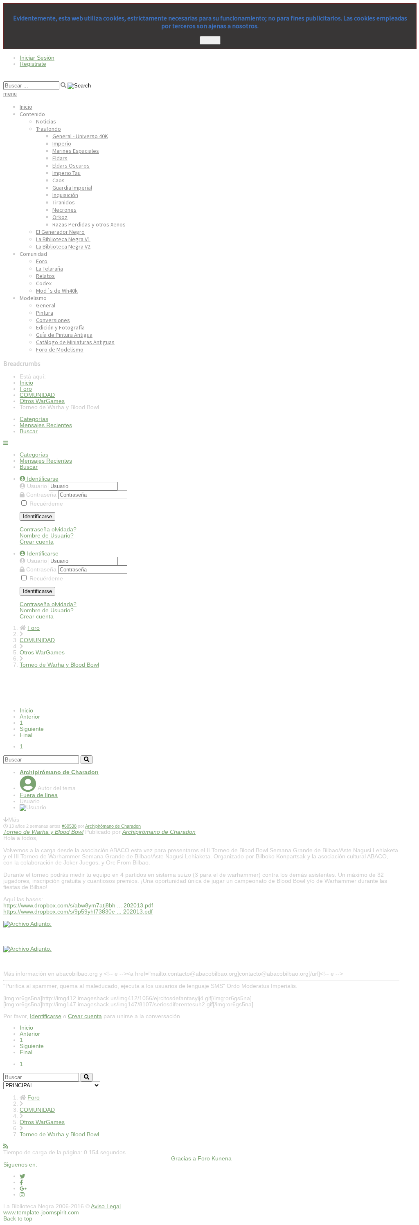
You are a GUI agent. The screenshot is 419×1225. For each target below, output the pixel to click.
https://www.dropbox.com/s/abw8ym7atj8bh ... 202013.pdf (78, 906)
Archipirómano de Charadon (59, 772)
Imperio (61, 143)
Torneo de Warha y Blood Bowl (43, 832)
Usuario (38, 486)
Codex (44, 283)
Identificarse (37, 516)
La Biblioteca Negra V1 (63, 239)
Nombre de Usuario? (47, 536)
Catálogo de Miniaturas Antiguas (75, 342)
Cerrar (210, 40)
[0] (27, 924)
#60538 (69, 826)
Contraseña (42, 495)
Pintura (44, 312)
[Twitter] (22, 1176)
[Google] (23, 1188)
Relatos (45, 276)
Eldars (60, 158)
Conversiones (53, 320)
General (45, 305)
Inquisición (65, 195)
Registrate (33, 64)
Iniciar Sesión (37, 58)
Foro (41, 261)
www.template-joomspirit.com (41, 1212)
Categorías (34, 419)
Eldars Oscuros (71, 165)
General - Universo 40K (80, 136)
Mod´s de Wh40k (57, 290)
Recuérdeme (46, 504)
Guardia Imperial (72, 187)
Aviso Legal (106, 1206)
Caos (58, 180)
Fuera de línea (39, 795)
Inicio (26, 106)
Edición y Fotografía (60, 327)
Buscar (29, 431)
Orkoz (60, 217)
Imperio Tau (66, 173)
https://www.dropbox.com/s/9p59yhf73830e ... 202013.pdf (78, 912)
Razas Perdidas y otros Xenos (89, 224)
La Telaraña (49, 268)
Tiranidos (63, 202)
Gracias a (183, 1159)
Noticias (46, 121)
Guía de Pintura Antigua (64, 334)
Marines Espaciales (75, 151)
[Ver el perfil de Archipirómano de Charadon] (28, 788)
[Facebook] (21, 1182)
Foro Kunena (215, 1159)
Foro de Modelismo (59, 349)
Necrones (64, 209)
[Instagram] (22, 1194)
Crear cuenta (37, 542)
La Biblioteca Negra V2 (63, 246)
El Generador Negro (60, 231)
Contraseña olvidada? (48, 529)
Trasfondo (48, 128)
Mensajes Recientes (46, 425)
